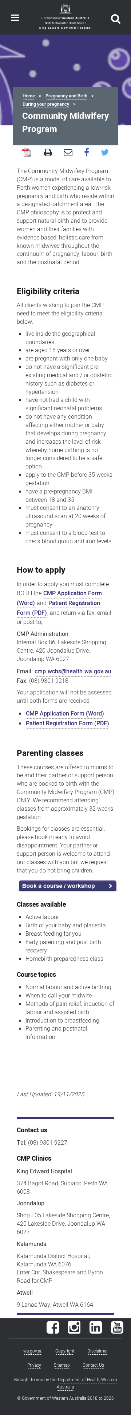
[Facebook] (52, 1331)
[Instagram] (74, 1331)
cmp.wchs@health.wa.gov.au (73, 671)
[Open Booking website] (68, 886)
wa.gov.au (33, 1351)
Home (29, 96)
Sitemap (62, 1365)
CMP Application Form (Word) (65, 713)
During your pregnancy (46, 104)
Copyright (65, 1351)
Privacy (34, 1365)
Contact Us (93, 1365)
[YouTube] (117, 1331)
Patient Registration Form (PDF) (58, 608)
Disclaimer (97, 1351)
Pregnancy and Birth (66, 96)
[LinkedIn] (95, 1331)
